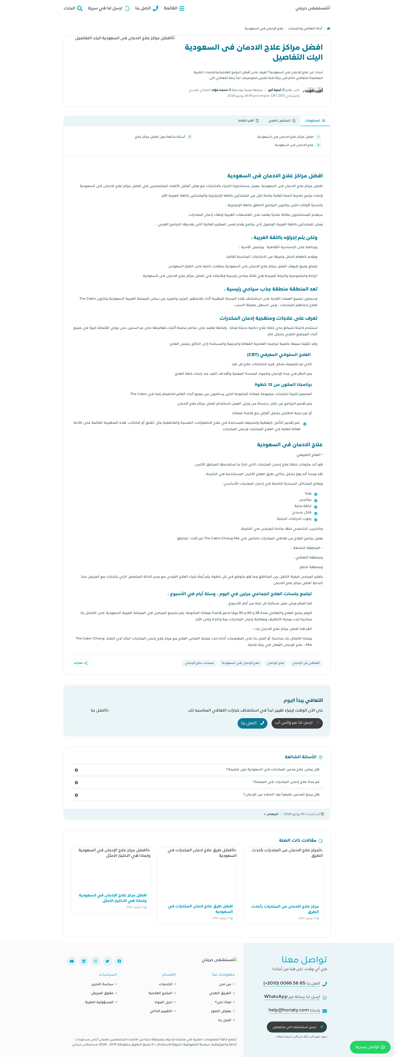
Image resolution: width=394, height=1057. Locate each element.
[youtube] (72, 961)
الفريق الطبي (220, 993)
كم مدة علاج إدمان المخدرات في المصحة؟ (286, 782)
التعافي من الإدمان (306, 663)
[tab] (315, 121)
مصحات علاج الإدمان (199, 663)
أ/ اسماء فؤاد (221, 90)
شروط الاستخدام (169, 1044)
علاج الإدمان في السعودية (264, 28)
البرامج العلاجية (160, 993)
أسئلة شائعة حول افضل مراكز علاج (163, 136)
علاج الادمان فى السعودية (297, 145)
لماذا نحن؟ (223, 1002)
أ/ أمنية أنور (275, 90)
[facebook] (119, 961)
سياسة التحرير (103, 984)
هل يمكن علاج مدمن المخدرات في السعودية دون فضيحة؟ (272, 769)
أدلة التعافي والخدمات (305, 28)
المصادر (272, 814)
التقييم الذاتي (161, 1011)
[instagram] (95, 961)
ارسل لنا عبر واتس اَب (294, 723)
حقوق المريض (102, 993)
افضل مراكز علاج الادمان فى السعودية (288, 136)
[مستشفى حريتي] (219, 961)
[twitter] (107, 961)
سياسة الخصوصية (196, 1044)
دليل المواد (163, 1002)
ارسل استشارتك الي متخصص (294, 1027)
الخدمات (165, 984)
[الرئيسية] (328, 29)
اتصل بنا (249, 723)
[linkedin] (83, 961)
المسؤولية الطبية (99, 1002)
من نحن (225, 984)
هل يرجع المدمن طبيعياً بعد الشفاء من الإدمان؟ (281, 794)
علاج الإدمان (275, 663)
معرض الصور (221, 1011)
